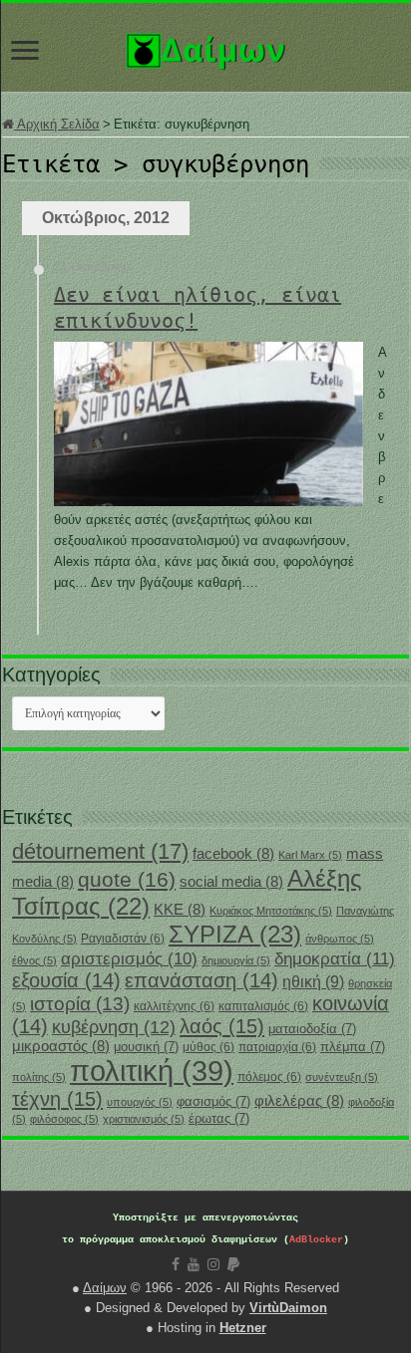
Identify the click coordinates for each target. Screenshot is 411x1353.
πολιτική (151, 1070)
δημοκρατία (334, 958)
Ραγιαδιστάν (123, 939)
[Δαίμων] (205, 47)
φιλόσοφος (64, 1119)
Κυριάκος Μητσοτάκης (270, 911)
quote (127, 879)
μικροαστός (61, 1046)
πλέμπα (352, 1046)
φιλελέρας (299, 1101)
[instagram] (213, 1264)
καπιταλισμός (263, 1006)
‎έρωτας (219, 1118)
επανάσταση (201, 980)
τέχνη (57, 1099)
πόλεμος (269, 1077)
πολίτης (39, 1077)
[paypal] (233, 1264)
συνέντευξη (341, 1077)
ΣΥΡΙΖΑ (235, 934)
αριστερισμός (129, 958)
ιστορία (80, 1003)
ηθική (313, 981)
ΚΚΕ (180, 910)
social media (231, 882)
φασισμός (213, 1101)
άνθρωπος (339, 939)
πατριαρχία (277, 1047)
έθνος (34, 960)
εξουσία (66, 980)
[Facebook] (176, 1264)
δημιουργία (236, 960)
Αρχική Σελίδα (57, 124)
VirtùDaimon (288, 1307)
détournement (100, 851)
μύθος (208, 1047)
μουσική (146, 1046)
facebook (233, 854)
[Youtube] (194, 1264)
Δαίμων (105, 1287)
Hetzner (242, 1327)
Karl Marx (310, 855)
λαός (222, 1026)
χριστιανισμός (144, 1119)
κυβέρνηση (114, 1027)
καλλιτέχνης (174, 1006)
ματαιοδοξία (312, 1028)
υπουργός (140, 1102)
